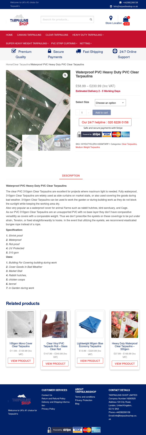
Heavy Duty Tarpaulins (87, 34)
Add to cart (101, 112)
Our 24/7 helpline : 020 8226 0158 (105, 122)
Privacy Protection (83, 400)
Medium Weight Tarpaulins (88, 147)
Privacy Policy (48, 408)
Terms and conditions (85, 396)
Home (9, 34)
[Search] (91, 19)
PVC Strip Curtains (63, 43)
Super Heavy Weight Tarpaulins (26, 43)
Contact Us (47, 394)
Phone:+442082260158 (119, 412)
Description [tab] (71, 175)
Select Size (82, 102)
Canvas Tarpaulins (29, 34)
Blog (77, 403)
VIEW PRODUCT (21, 360)
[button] (65, 75)
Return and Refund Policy (53, 398)
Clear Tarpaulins (57, 34)
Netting (85, 43)
